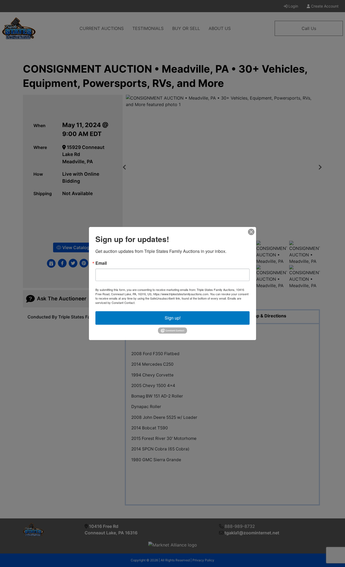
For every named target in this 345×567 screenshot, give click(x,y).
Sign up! (173, 318)
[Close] (251, 232)
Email (101, 263)
